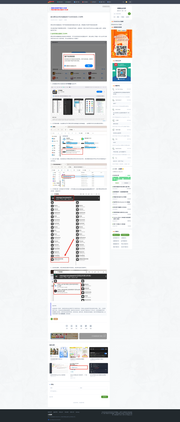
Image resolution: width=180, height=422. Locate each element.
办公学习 (129, 193)
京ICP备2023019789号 (55, 419)
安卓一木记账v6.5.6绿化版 (119, 224)
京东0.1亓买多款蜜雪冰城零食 (122, 106)
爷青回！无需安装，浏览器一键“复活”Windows (125, 164)
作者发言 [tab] (126, 183)
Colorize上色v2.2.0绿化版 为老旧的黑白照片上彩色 (121, 218)
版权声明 (55, 412)
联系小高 (72, 412)
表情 (52, 396)
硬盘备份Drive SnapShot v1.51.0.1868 (124, 117)
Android (129, 226)
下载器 (122, 16)
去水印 (127, 16)
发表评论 (105, 396)
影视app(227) (116, 234)
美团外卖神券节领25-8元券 (59, 8)
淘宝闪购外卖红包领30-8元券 (59, 9)
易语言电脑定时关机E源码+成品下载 (121, 186)
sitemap (77, 412)
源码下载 (77, 2)
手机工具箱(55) (124, 243)
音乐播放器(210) (125, 234)
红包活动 (129, 198)
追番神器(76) (116, 240)
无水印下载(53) (124, 246)
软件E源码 (129, 188)
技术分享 (61, 2)
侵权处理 (50, 412)
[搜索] (123, 2)
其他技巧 (61, 20)
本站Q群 (66, 412)
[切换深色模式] (126, 2)
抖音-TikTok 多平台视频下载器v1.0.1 (123, 126)
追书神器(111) (116, 237)
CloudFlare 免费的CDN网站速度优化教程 (124, 145)
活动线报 (86, 2)
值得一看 (102, 2)
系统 (118, 16)
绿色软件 (69, 2)
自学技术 (94, 2)
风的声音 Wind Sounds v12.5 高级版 (121, 202)
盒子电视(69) (124, 240)
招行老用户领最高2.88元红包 (119, 207)
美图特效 (129, 220)
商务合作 (61, 412)
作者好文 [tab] (117, 183)
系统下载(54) (116, 246)
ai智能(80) (123, 237)
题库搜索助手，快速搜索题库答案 (120, 191)
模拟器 (55, 319)
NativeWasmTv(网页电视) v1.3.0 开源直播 (124, 154)
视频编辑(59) (116, 243)
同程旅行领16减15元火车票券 (119, 197)
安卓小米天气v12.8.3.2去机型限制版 (123, 96)
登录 (130, 2)
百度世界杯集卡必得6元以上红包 (120, 212)
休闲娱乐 (129, 204)
